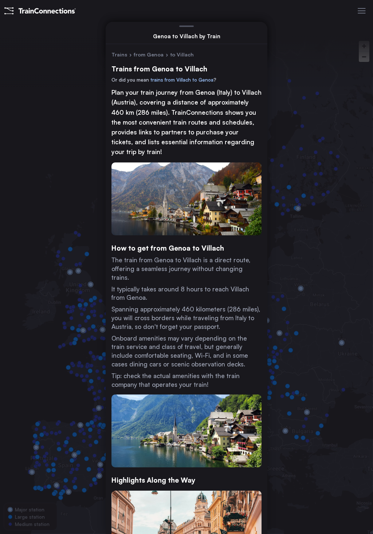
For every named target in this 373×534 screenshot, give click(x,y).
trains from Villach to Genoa (181, 80)
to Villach (182, 54)
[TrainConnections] (40, 11)
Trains (119, 54)
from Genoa (149, 54)
